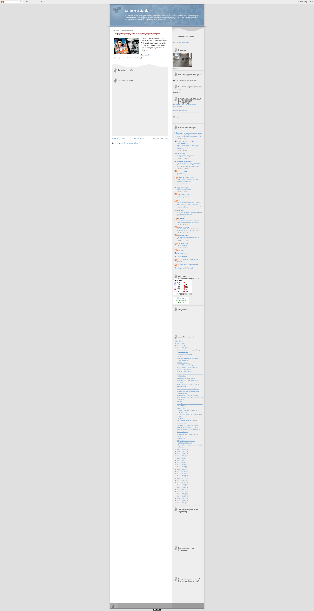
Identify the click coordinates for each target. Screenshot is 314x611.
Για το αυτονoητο (182, 253)
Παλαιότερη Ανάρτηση (160, 138)
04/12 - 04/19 (181, 485)
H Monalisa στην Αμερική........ (185, 371)
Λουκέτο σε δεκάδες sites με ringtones (188, 389)
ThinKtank (180, 250)
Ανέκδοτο (179, 356)
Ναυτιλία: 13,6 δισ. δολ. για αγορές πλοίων (189, 429)
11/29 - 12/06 (181, 343)
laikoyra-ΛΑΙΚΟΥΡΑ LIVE (185, 268)
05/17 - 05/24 (181, 473)
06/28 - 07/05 (181, 460)
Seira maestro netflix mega (184, 189)
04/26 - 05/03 (181, 480)
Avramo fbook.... (181, 423)
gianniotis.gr (181, 153)
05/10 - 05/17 (181, 476)
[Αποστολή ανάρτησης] (140, 57)
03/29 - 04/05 (181, 489)
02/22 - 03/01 (181, 500)
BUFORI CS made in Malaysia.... (186, 365)
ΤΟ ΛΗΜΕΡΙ (180, 219)
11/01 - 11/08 (181, 451)
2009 (177, 341)
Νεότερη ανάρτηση (118, 138)
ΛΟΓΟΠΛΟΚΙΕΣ (182, 171)
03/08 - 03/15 (181, 496)
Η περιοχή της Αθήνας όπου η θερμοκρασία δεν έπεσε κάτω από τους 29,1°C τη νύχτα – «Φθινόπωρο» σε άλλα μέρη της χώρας (189, 165)
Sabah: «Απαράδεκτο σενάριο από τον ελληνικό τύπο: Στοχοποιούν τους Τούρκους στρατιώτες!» (189, 146)
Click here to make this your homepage (184, 80)
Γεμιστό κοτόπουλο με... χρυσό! (186, 378)
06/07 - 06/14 (181, 467)
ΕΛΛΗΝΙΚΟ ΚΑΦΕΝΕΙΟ (184, 161)
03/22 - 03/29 (181, 491)
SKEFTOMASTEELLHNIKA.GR (187, 178)
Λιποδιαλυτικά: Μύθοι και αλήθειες (187, 420)
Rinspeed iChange (182, 432)
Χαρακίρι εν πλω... (182, 438)
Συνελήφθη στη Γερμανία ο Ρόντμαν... (188, 425)
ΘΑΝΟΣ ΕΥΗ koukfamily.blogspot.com (189, 133)
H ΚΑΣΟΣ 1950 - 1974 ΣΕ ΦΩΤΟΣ (187, 265)
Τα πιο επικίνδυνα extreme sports (187, 367)
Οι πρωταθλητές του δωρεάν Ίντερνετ (188, 395)
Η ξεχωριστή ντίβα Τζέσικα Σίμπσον (187, 434)
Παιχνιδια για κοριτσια (183, 196)
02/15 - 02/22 (181, 503)
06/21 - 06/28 (181, 462)
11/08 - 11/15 (181, 449)
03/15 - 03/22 (181, 494)
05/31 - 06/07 (181, 469)
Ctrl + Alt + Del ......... (183, 362)
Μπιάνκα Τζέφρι (181, 386)
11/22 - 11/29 (181, 345)
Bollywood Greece (183, 194)
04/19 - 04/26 (181, 482)
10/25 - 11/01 (181, 453)
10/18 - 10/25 (181, 456)
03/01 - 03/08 (181, 498)
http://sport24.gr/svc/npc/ (180, 110)
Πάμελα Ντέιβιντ (181, 408)
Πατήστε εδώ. (177, 92)
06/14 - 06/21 (181, 464)
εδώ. (149, 55)
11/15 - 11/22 (181, 348)
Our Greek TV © (182, 256)
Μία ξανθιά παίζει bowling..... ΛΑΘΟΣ (187, 427)
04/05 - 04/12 (181, 487)
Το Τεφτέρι (180, 210)
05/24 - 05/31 (181, 471)
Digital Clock (185, 42)
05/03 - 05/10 (181, 478)
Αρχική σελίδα (139, 138)
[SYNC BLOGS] (176, 117)
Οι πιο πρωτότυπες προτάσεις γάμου (188, 384)
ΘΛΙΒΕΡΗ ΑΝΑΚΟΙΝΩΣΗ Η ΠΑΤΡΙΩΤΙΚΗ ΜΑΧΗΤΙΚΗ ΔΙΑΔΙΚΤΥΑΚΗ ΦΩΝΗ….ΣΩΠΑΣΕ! (188, 181)
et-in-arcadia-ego (182, 243)
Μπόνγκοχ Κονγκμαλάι (183, 369)
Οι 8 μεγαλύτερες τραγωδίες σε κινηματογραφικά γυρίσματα (137, 34)
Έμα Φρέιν (180, 418)
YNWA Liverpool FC (183, 235)
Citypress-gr (181, 201)
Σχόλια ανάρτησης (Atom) (131, 143)
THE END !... (180, 173)
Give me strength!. (183, 227)
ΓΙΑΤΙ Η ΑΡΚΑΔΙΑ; (182, 245)
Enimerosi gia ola (137, 10)
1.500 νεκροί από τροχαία (184, 354)
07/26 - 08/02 (181, 458)
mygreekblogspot (183, 187)
